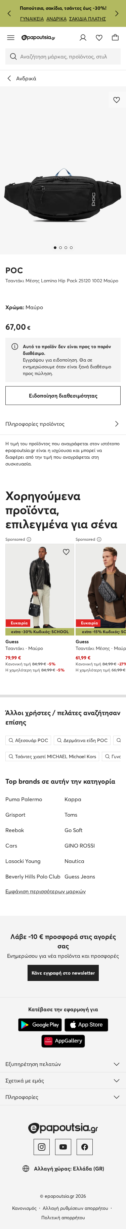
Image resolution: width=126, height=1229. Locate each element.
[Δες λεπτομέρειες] (117, 424)
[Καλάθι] (115, 38)
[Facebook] (85, 1147)
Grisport (15, 814)
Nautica (74, 861)
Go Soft (74, 830)
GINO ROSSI (80, 845)
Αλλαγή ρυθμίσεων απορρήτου (75, 1208)
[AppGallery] (63, 1041)
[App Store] (86, 1025)
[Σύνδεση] (83, 38)
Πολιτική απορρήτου (63, 1218)
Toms (71, 814)
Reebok (14, 830)
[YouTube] (63, 1147)
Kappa (73, 799)
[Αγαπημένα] (99, 38)
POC (14, 270)
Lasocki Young (23, 861)
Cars (11, 845)
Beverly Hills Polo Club (32, 876)
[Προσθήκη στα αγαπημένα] (117, 100)
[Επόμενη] (117, 13)
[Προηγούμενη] (9, 13)
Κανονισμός (24, 1208)
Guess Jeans (80, 876)
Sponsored (15, 539)
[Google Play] (40, 1025)
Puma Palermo (23, 799)
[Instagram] (42, 1147)
